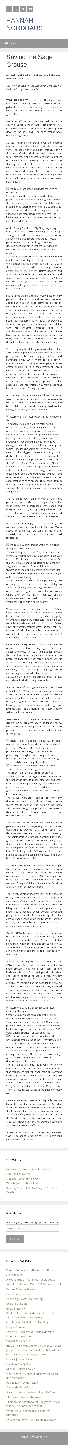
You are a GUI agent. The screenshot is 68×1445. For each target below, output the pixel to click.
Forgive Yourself (16, 1327)
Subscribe (15, 1239)
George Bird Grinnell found (36, 281)
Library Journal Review (20, 1359)
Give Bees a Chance (18, 1340)
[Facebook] (9, 9)
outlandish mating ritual (36, 146)
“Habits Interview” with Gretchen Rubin (30, 1270)
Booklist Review (16, 1308)
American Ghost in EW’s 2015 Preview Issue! (33, 1284)
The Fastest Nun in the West (23, 1397)
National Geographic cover (23, 1178)
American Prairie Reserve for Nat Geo (29, 1169)
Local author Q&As (18, 1364)
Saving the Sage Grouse (20, 1387)
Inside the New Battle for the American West (33, 1345)
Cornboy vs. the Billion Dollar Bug (27, 1322)
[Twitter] (23, 9)
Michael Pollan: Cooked (20, 1369)
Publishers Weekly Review (22, 1382)
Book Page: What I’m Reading (24, 1299)
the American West (26, 270)
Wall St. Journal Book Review (24, 1183)
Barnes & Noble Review (20, 1289)
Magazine (14, 1274)
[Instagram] (16, 9)
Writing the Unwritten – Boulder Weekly (31, 1419)
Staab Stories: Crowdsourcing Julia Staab (31, 1392)
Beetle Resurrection (18, 1294)
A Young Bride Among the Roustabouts (30, 1279)
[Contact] (30, 9)
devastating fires (21, 331)
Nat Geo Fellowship (18, 1174)
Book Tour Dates (16, 1303)
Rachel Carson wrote (26, 199)
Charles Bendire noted (33, 263)
